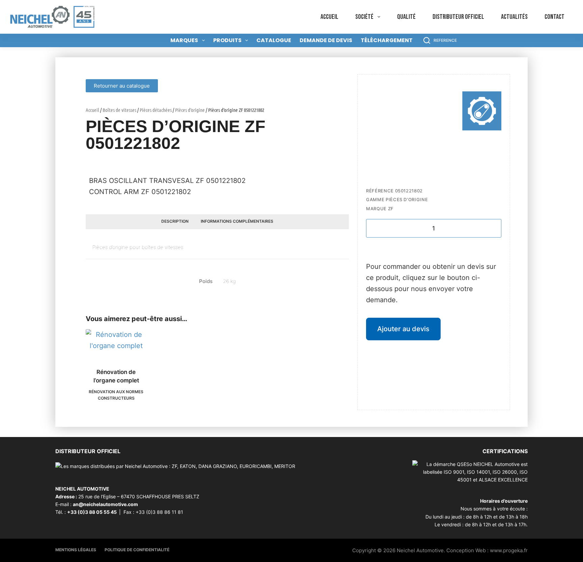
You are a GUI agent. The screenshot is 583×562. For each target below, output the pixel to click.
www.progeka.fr (509, 550)
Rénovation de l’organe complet (116, 376)
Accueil (329, 17)
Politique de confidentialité (137, 549)
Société (364, 17)
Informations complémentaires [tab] (237, 221)
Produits (227, 40)
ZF (391, 208)
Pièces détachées (156, 110)
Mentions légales (75, 549)
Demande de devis (326, 40)
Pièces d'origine (190, 110)
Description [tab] (175, 221)
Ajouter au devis (403, 329)
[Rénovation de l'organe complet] (116, 344)
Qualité (406, 17)
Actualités (514, 17)
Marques (184, 40)
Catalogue (273, 40)
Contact (554, 17)
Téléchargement (387, 40)
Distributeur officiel (458, 17)
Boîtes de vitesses (119, 110)
